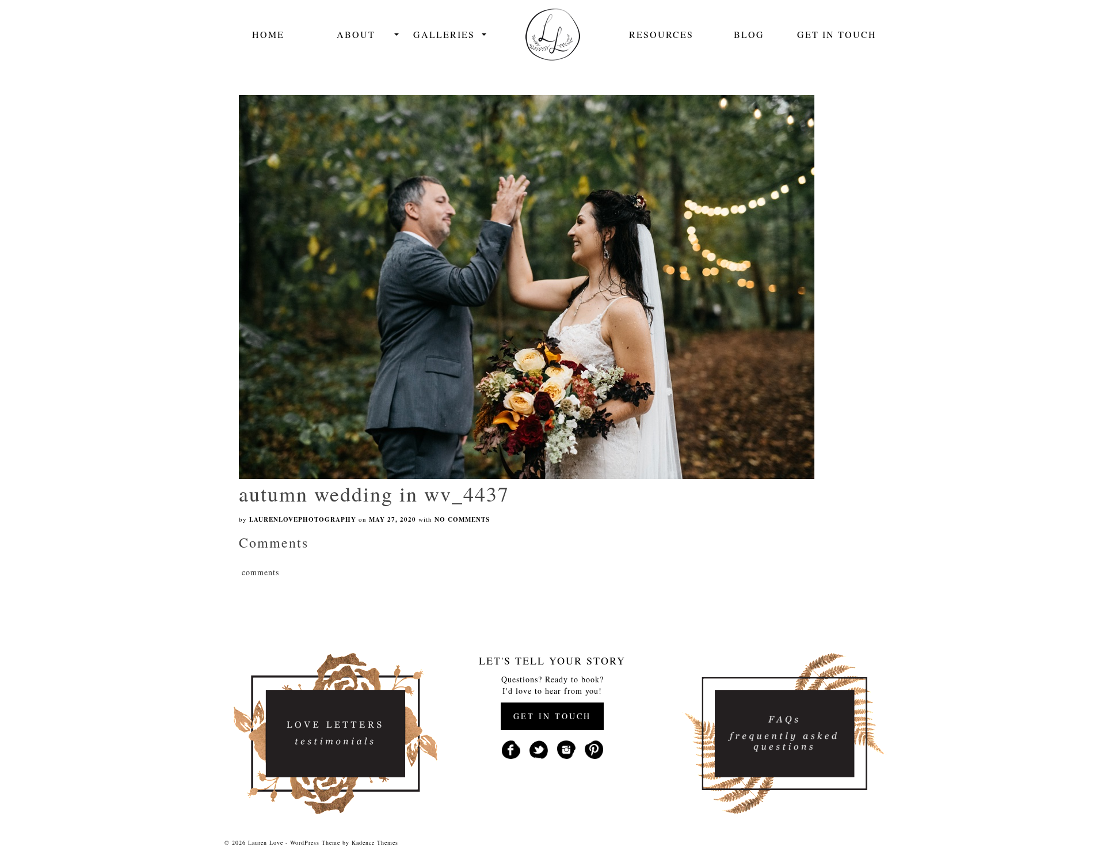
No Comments (462, 519)
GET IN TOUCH (552, 716)
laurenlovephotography (302, 519)
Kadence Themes (375, 842)
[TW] (538, 748)
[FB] (511, 748)
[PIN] (594, 748)
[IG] (566, 748)
